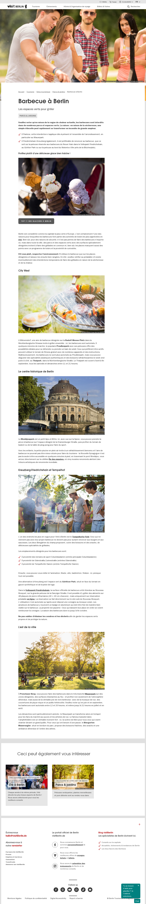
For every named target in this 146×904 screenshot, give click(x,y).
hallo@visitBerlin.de (16, 835)
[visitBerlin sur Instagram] (76, 889)
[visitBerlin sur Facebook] (56, 889)
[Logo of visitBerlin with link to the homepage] (17, 6)
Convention (10, 859)
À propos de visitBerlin (15, 852)
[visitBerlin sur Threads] (62, 889)
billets (71, 858)
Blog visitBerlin (105, 832)
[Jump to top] (139, 825)
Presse (8, 854)
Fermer (138, 885)
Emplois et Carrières (14, 857)
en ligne (31, 599)
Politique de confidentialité (36, 898)
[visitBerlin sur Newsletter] (90, 889)
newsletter (17, 845)
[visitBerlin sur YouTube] (69, 889)
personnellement (75, 845)
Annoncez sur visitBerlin (15, 864)
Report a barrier (76, 898)
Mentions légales (14, 898)
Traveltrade (10, 862)
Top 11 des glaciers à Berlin (36, 221)
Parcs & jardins (28, 115)
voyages (80, 855)
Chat (137, 901)
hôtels (63, 858)
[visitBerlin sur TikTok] (83, 889)
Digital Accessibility (58, 898)
